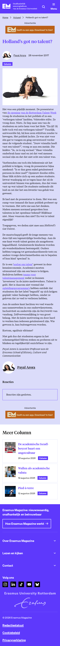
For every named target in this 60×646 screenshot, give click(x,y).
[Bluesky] (37, 584)
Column (7, 64)
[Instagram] (5, 584)
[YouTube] (29, 584)
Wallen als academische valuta (34, 470)
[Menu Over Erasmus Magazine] (55, 540)
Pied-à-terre (26, 488)
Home (5, 17)
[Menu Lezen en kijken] (55, 553)
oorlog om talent (22, 264)
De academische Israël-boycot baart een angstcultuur (33, 448)
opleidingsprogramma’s (16, 288)
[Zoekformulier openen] (43, 6)
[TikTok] (21, 584)
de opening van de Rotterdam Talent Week (31, 112)
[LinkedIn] (13, 584)
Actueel (17, 17)
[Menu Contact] (55, 565)
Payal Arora (20, 55)
